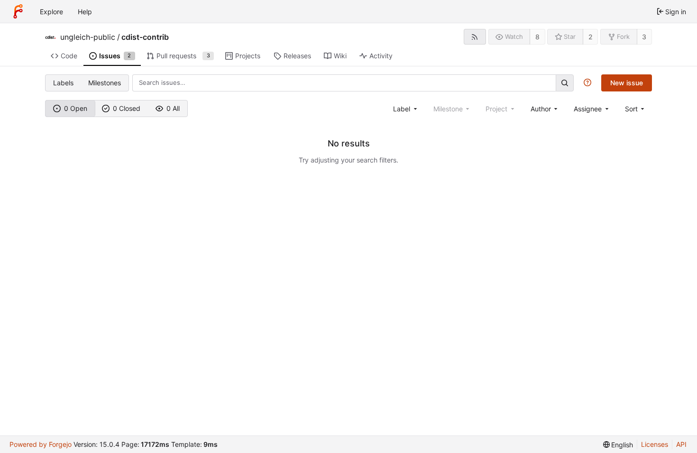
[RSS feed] (475, 37)
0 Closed (126, 108)
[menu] (635, 109)
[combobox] (406, 109)
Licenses (654, 444)
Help (85, 12)
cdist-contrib (145, 37)
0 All (173, 108)
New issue (626, 83)
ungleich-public (87, 37)
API (681, 444)
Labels (63, 83)
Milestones (104, 83)
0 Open (75, 108)
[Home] (18, 11)
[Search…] (565, 82)
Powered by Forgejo (40, 444)
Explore (51, 12)
